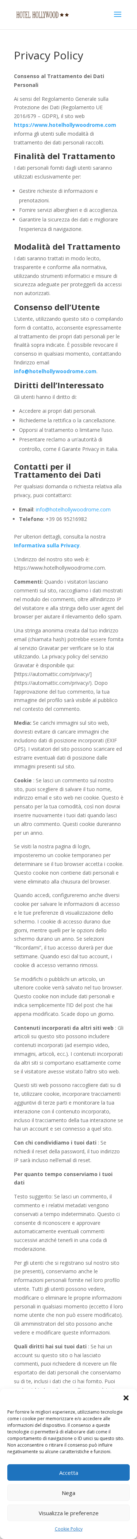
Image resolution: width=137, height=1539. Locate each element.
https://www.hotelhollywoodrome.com (65, 124)
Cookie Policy (69, 1529)
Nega (68, 1492)
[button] (126, 1398)
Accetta (68, 1472)
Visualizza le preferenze (69, 1513)
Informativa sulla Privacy (47, 545)
